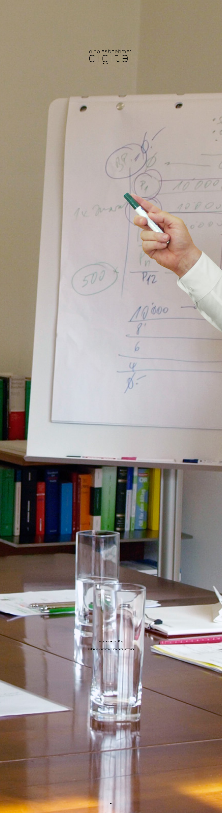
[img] (111, 406)
